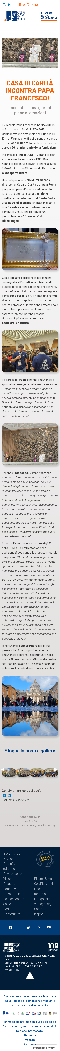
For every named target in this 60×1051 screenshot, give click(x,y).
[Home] (14, 16)
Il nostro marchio (40, 891)
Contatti (40, 909)
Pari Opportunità (11, 911)
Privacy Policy (11, 969)
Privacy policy (13, 873)
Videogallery (43, 904)
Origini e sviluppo (9, 865)
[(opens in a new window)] (20, 4)
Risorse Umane (44, 878)
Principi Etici (12, 894)
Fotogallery (42, 899)
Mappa (39, 914)
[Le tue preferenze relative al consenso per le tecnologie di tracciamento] (43, 1048)
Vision (7, 878)
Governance (11, 853)
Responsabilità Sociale (13, 901)
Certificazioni (43, 883)
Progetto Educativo (10, 886)
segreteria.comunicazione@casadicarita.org (30, 825)
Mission (8, 858)
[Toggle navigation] (53, 4)
